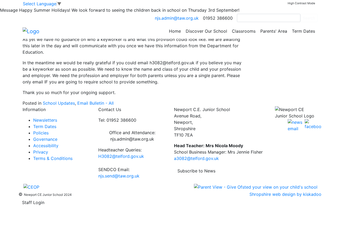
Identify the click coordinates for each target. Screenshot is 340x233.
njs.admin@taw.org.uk (177, 18)
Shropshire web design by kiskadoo (285, 194)
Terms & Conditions (53, 158)
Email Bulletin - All (95, 103)
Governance (45, 139)
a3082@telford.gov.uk (196, 158)
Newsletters (45, 120)
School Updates (59, 103)
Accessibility (45, 145)
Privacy (40, 152)
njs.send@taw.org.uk (118, 176)
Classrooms (244, 31)
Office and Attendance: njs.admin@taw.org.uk (132, 136)
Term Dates (303, 31)
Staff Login (33, 202)
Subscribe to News (196, 170)
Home (175, 31)
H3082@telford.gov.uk (121, 156)
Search (309, 18)
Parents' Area (273, 31)
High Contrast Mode (301, 3)
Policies (41, 132)
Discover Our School (206, 31)
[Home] (31, 31)
